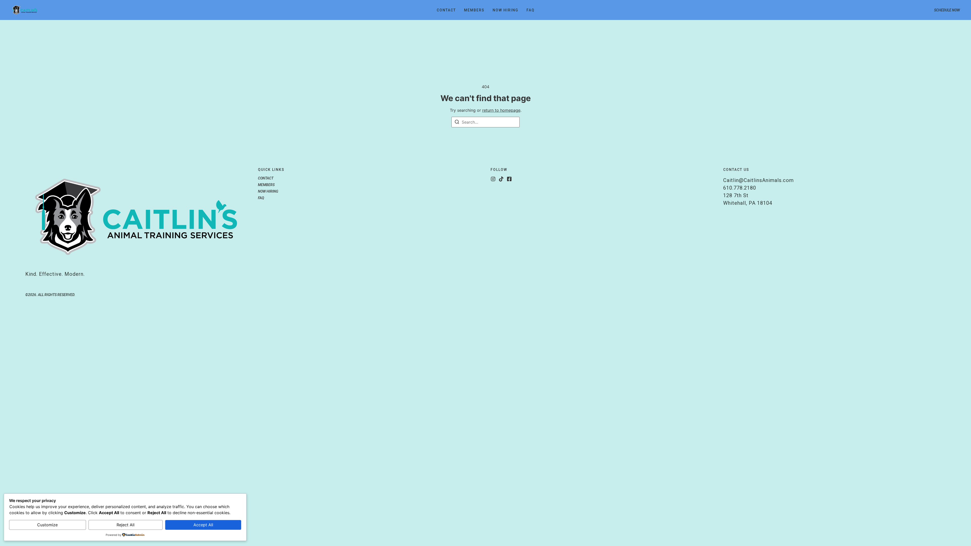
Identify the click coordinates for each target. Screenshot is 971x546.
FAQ (530, 10)
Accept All (203, 524)
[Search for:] (485, 122)
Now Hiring (505, 10)
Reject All (126, 524)
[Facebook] (509, 178)
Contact (446, 10)
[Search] (457, 122)
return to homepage (501, 110)
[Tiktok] (501, 178)
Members (474, 10)
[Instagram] (493, 178)
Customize (47, 524)
